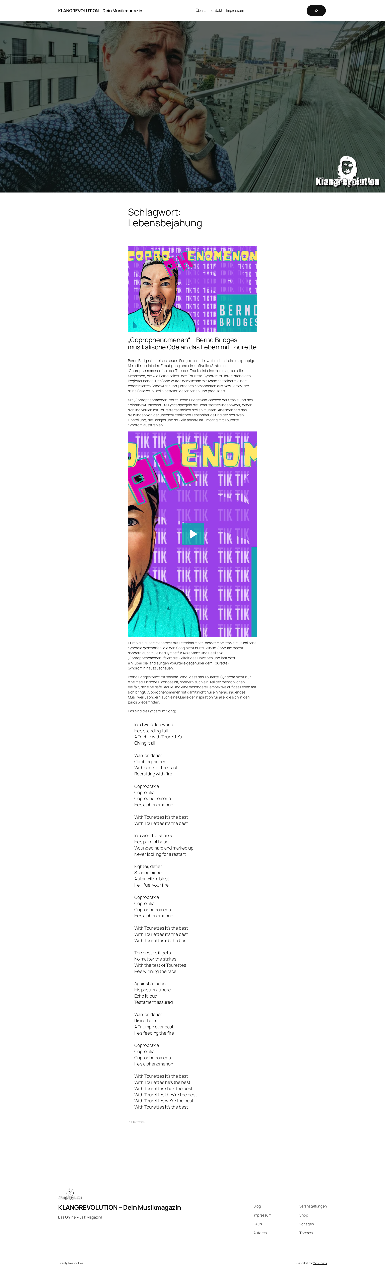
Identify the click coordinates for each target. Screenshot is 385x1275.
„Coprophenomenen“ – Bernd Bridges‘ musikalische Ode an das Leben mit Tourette (192, 343)
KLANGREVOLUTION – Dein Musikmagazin (100, 11)
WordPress (320, 1263)
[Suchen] (316, 10)
